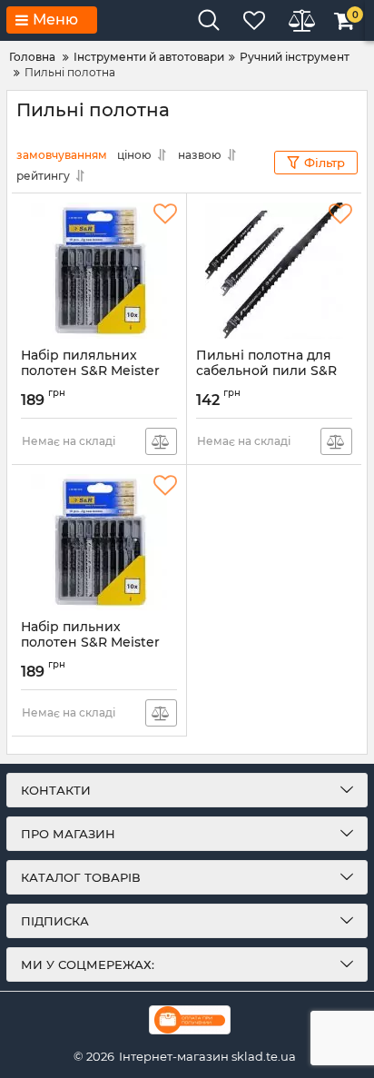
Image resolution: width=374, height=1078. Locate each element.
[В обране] (165, 214)
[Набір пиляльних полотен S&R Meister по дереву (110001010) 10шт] (99, 271)
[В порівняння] (161, 441)
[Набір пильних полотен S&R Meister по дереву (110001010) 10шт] (99, 542)
